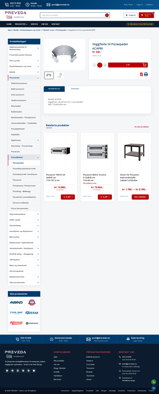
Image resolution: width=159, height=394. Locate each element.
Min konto (57, 379)
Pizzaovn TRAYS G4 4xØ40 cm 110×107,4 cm (55, 177)
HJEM (9, 24)
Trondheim (89, 391)
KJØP (128, 65)
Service (34, 24)
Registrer (149, 4)
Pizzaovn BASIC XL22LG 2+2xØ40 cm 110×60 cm (94, 177)
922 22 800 (15, 3)
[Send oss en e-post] (153, 388)
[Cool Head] (16, 313)
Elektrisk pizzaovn (93, 357)
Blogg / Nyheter (60, 368)
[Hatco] (16, 323)
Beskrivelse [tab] (54, 89)
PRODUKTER (20, 24)
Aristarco (89, 361)
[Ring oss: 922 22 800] (153, 381)
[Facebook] (12, 371)
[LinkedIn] (23, 371)
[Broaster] (31, 302)
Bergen (104, 391)
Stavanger (112, 391)
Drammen (121, 391)
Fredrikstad (131, 391)
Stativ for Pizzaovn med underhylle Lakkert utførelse (129, 177)
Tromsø (151, 391)
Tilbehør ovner (48, 30)
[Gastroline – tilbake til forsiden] (15, 15)
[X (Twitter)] (34, 371)
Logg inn (139, 4)
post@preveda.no (101, 338)
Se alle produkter (142, 127)
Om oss (56, 364)
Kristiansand (142, 391)
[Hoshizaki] (31, 323)
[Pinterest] (28, 371)
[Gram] (31, 313)
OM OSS (44, 24)
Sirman (88, 379)
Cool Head (90, 364)
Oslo (97, 391)
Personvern (65, 391)
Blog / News (128, 4)
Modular (89, 372)
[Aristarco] (16, 302)
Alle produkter (59, 361)
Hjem (10, 30)
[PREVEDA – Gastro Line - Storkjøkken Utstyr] (15, 354)
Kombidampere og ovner (30, 30)
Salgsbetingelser (78, 391)
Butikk (16, 30)
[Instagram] (7, 371)
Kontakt (56, 24)
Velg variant (140, 197)
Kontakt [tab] (75, 89)
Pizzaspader (61, 30)
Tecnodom (90, 376)
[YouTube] (18, 371)
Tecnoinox (90, 368)
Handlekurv (58, 376)
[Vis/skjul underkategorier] (37, 48)
